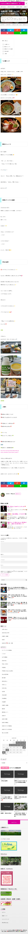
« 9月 (3, 754)
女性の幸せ (4, 660)
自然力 (25, 6)
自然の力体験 (4, 719)
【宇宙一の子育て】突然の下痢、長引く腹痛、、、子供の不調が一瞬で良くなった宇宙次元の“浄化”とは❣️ (17, 596)
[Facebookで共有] (4, 30)
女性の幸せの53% (11, 6)
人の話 (10, 18)
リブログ (4, 653)
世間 (7, 18)
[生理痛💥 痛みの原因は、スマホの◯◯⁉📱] (4, 516)
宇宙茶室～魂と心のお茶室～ (8, 670)
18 (24, 747)
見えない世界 (13, 19)
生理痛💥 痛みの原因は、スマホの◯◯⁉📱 (16, 514)
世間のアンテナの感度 (8, 48)
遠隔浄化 (20, 19)
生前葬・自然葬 (5, 705)
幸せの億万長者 (5, 674)
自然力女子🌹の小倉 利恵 (7, 643)
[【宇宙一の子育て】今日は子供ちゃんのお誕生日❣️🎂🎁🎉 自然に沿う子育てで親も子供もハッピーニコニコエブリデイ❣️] (4, 612)
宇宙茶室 (4, 667)
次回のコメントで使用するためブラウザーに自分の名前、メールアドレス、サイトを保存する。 (14, 572)
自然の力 (8, 19)
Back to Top (14, 822)
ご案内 (5, 53)
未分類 (3, 691)
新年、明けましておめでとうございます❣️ (16, 506)
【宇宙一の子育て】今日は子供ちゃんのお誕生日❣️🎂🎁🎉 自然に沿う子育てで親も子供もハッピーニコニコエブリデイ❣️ (17, 611)
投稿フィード (4, 915)
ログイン (4, 912)
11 (24, 745)
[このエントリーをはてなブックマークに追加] (24, 30)
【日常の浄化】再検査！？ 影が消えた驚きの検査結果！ (20, 815)
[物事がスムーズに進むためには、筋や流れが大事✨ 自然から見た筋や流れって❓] (4, 525)
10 (20, 745)
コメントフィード (5, 919)
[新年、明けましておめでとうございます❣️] (4, 509)
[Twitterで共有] (10, 30)
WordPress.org (5, 922)
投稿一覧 (17, 493)
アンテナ (4, 18)
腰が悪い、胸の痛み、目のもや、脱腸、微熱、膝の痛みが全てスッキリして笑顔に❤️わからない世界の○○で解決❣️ (17, 604)
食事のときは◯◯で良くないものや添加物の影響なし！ (20, 782)
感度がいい (16, 18)
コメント (2, 541)
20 (7, 749)
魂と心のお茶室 (5, 732)
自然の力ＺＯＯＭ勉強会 (7, 725)
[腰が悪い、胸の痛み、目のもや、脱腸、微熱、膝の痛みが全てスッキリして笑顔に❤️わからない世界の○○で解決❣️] (4, 605)
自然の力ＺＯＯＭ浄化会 (7, 729)
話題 (17, 19)
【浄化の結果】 (4, 780)
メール (2, 559)
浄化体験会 (4, 698)
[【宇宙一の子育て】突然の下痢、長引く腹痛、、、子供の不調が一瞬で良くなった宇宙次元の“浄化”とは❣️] (4, 597)
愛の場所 (4, 677)
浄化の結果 (5, 51)
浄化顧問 (4, 701)
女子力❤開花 (4, 657)
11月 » (6, 754)
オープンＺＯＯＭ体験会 (7, 650)
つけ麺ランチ (6, 44)
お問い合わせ (3, 6)
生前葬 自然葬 (19, 6)
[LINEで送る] (20, 33)
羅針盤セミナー (5, 712)
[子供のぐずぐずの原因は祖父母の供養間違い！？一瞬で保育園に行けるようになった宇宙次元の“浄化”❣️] (4, 590)
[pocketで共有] (7, 33)
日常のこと (4, 684)
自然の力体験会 (5, 722)
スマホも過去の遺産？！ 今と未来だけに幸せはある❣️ (7, 798)
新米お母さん (4, 681)
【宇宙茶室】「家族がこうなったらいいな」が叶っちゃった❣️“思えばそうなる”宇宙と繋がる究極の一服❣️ (17, 619)
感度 (12, 18)
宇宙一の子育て (5, 664)
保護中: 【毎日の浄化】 (6, 813)
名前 (2, 554)
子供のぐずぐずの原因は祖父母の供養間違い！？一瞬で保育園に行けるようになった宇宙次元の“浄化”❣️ (17, 589)
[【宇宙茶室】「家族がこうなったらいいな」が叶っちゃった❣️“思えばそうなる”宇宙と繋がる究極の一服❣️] (4, 620)
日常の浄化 (10, 17)
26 (3, 752)
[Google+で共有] (17, 30)
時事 (19, 18)
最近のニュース (6, 46)
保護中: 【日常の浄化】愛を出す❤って (20, 797)
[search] (26, 580)
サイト (2, 565)
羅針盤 (3, 708)
